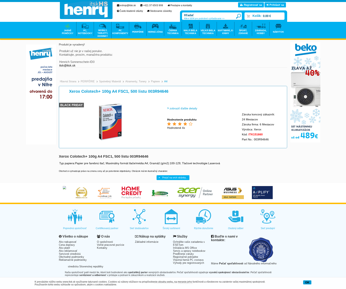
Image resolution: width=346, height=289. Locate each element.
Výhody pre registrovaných (188, 262)
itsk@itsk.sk (67, 65)
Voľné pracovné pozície (110, 244)
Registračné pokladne (185, 256)
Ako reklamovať (68, 250)
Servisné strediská (69, 253)
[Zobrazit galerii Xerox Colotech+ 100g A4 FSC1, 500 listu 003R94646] (110, 140)
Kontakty (102, 247)
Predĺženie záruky (183, 253)
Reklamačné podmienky (73, 259)
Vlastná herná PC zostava (188, 259)
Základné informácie (146, 241)
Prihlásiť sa (276, 4)
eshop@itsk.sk (128, 5)
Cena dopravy (67, 244)
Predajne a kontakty (181, 5)
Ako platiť (64, 247)
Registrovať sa (252, 4)
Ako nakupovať (67, 241)
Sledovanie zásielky (161, 11)
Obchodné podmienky (71, 256)
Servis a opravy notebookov (189, 250)
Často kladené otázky (131, 11)
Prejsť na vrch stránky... (174, 177)
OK (307, 282)
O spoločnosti (105, 241)
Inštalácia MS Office (185, 247)
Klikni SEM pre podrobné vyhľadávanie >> (204, 18)
